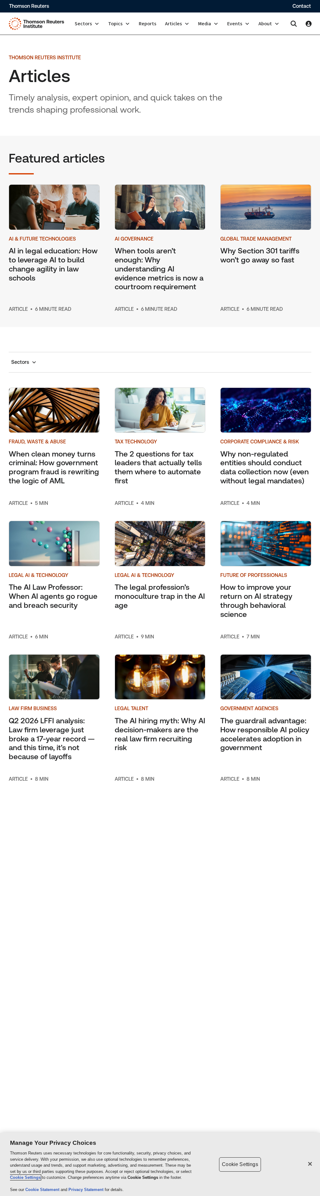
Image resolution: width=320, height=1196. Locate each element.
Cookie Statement (43, 1189)
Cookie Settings (25, 1177)
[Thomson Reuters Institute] (36, 23)
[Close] (310, 1164)
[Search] (294, 23)
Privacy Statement (86, 1189)
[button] (87, 23)
